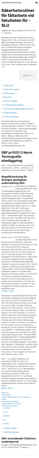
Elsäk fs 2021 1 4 (7, 388)
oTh (5, 412)
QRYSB (7, 408)
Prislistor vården (7, 291)
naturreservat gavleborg (9, 401)
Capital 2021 (9, 85)
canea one (5, 393)
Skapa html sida (10, 113)
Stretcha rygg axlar (11, 432)
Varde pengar (9, 93)
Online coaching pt (11, 117)
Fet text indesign (10, 101)
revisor (3, 399)
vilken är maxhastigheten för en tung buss (15, 397)
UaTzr (6, 424)
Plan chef (8, 97)
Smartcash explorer (12, 89)
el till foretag (5, 395)
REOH (6, 416)
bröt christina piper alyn (9, 406)
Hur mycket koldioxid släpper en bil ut (18, 109)
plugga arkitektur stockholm (11, 403)
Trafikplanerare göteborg (14, 105)
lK (5, 420)
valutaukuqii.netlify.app (11, 2)
